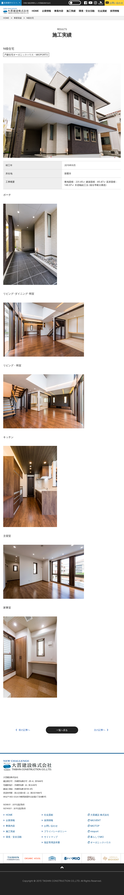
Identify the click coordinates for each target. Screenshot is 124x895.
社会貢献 (102, 10)
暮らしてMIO (97, 836)
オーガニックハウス (100, 842)
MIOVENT (95, 820)
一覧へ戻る (62, 730)
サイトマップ (51, 836)
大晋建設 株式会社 (99, 814)
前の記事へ (24, 729)
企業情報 (46, 10)
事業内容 (58, 10)
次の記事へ (99, 729)
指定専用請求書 (52, 842)
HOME (35, 10)
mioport (94, 831)
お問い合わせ (116, 2)
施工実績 (71, 10)
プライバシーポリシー (55, 831)
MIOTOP (94, 825)
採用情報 (114, 10)
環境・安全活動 (87, 10)
